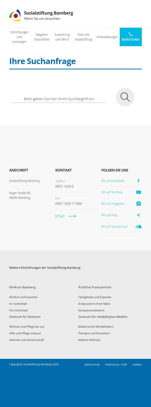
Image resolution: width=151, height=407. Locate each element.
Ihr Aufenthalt (18, 303)
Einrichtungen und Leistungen (19, 37)
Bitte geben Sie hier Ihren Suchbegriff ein (59, 99)
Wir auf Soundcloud (114, 226)
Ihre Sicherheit (18, 310)
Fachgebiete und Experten (94, 297)
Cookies (137, 364)
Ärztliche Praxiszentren (94, 287)
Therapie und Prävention (94, 333)
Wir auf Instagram (112, 204)
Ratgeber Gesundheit (42, 36)
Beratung (131, 39)
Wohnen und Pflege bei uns (27, 326)
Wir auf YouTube (112, 192)
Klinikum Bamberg (22, 287)
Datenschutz (92, 364)
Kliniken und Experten (23, 297)
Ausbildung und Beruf (62, 36)
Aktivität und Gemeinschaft (26, 340)
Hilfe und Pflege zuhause (25, 333)
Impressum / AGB (116, 364)
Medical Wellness (89, 340)
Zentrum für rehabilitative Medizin (102, 317)
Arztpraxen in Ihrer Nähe (94, 303)
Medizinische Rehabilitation (96, 326)
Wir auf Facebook (112, 181)
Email (60, 215)
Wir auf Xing (109, 215)
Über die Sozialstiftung (83, 36)
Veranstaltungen (107, 37)
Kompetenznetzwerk (91, 310)
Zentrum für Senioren (25, 317)
